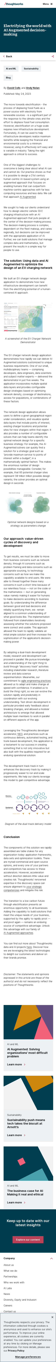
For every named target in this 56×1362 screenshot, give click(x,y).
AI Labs (8, 1288)
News (7, 1293)
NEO (19, 733)
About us (9, 1264)
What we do (10, 1270)
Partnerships (10, 1276)
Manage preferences (28, 1356)
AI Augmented (28, 196)
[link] (28, 1239)
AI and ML (11, 68)
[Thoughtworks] (14, 4)
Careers (8, 1305)
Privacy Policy (16, 1350)
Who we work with (14, 1282)
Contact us (10, 1311)
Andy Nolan (33, 87)
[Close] (52, 1317)
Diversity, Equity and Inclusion (20, 1299)
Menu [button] (46, 4)
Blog (8, 77)
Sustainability (31, 68)
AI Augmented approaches (18, 932)
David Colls (13, 87)
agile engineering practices (36, 680)
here (29, 947)
